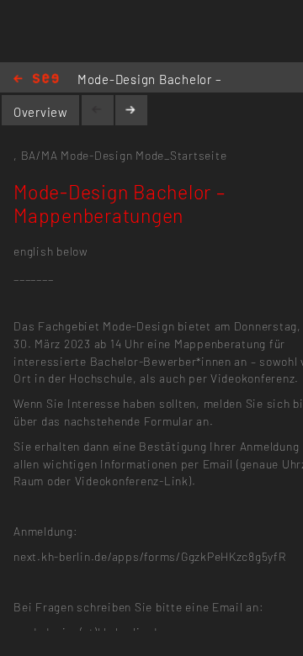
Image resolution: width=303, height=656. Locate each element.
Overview (40, 111)
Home (36, 79)
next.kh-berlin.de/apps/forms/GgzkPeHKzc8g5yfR (149, 556)
